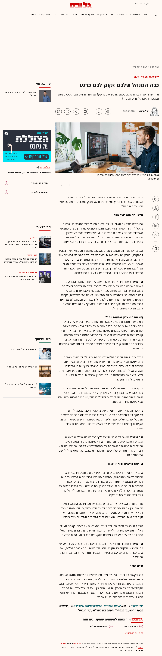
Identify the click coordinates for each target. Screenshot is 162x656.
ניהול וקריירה (44, 14)
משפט (75, 14)
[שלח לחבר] (156, 235)
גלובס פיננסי (135, 14)
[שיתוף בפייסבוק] (76, 111)
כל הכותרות (122, 14)
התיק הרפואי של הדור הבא (24, 349)
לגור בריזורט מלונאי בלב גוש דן (21, 366)
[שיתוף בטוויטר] (58, 111)
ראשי (146, 14)
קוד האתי (77, 644)
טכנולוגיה (65, 14)
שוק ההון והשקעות (105, 14)
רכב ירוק (33, 237)
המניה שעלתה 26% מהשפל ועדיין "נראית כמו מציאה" (20, 278)
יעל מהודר (136, 67)
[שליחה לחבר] (85, 111)
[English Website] (157, 14)
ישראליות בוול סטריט (28, 272)
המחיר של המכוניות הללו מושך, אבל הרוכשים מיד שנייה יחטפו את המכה (20, 244)
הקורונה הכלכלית (99, 626)
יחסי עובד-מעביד (150, 77)
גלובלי (55, 14)
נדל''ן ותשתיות (87, 14)
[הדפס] (108, 111)
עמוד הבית (154, 67)
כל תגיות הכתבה (135, 633)
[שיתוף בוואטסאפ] (67, 111)
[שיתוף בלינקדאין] (156, 226)
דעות (33, 14)
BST (35, 255)
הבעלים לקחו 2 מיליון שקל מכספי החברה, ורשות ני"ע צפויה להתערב (20, 261)
